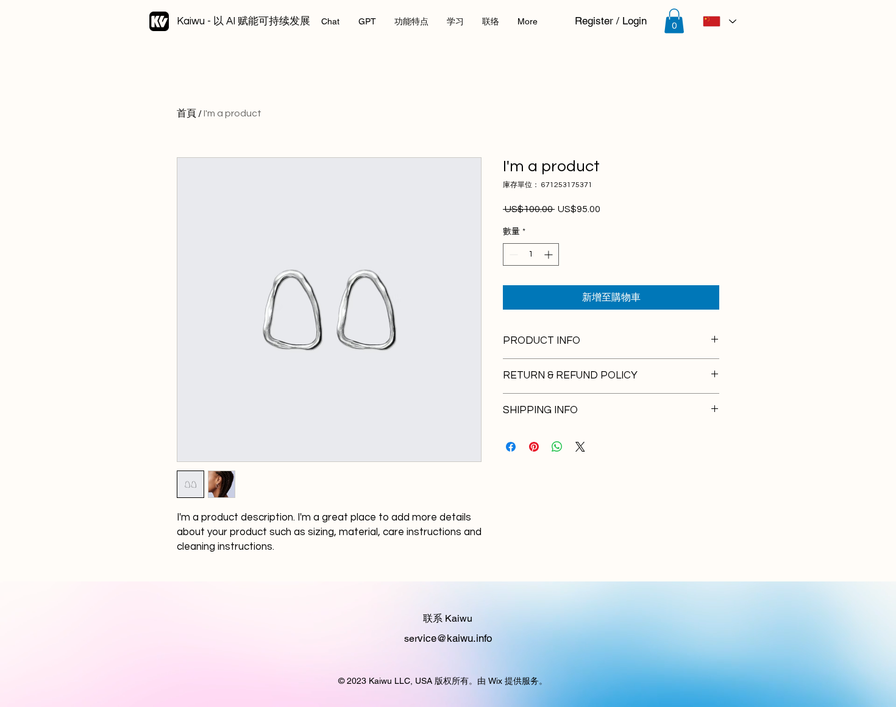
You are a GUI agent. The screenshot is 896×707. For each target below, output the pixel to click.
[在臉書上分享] (510, 446)
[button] (674, 21)
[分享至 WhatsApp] (557, 446)
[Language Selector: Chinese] (719, 21)
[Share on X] (580, 446)
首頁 (186, 113)
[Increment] (549, 254)
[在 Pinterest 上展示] (534, 446)
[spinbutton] (531, 254)
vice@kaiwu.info (455, 638)
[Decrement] (512, 254)
